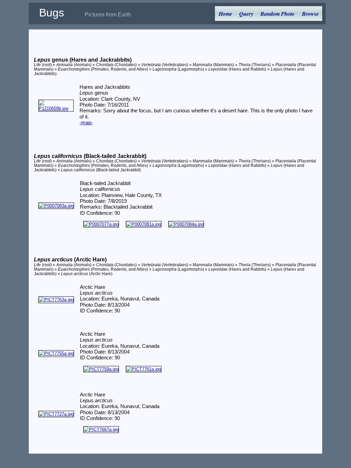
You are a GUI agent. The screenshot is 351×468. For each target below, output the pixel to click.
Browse (310, 13)
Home (225, 13)
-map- (86, 122)
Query (246, 13)
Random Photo (277, 13)
